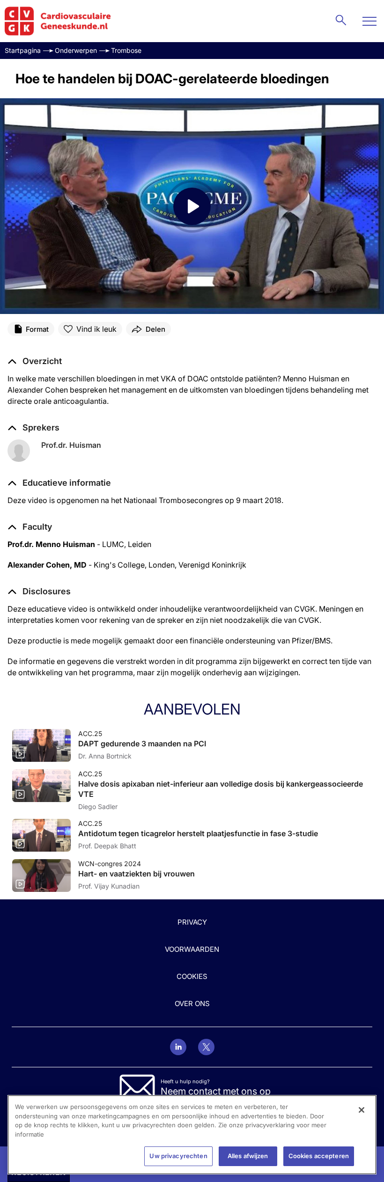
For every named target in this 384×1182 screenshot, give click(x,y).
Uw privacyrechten (178, 1156)
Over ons (192, 1003)
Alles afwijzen (248, 1156)
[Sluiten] (361, 1110)
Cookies (192, 976)
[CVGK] (58, 21)
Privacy (192, 922)
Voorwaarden (192, 949)
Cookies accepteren (318, 1156)
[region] (192, 1135)
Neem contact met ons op (216, 1091)
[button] (59, 483)
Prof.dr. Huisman (71, 445)
